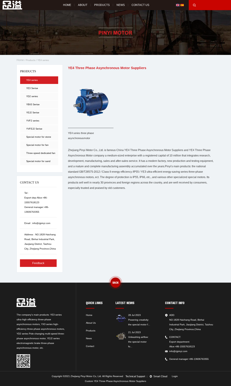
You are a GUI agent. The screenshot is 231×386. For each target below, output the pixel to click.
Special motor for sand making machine (38, 162)
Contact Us (140, 5)
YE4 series (32, 80)
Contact (90, 346)
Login (175, 376)
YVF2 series (32, 120)
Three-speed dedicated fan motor (40, 154)
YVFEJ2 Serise (34, 128)
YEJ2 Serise (32, 112)
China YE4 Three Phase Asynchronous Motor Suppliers (149, 150)
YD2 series (32, 96)
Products (102, 5)
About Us (91, 322)
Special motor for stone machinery (38, 138)
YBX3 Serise (33, 104)
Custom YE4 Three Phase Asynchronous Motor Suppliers (115, 381)
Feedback (38, 263)
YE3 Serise (32, 88)
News (121, 5)
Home (67, 5)
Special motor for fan (37, 145)
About (82, 5)
